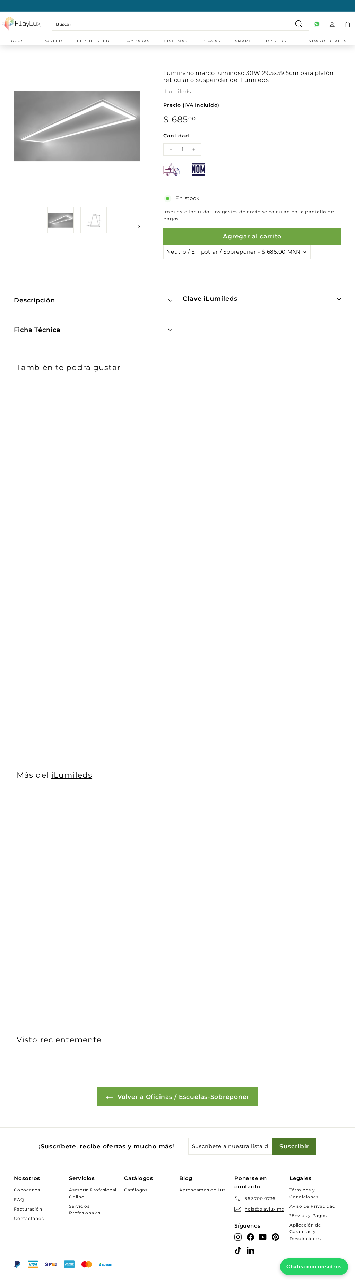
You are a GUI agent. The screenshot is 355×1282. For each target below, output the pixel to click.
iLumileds (177, 91)
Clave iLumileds (210, 298)
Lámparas (137, 41)
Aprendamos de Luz (202, 1190)
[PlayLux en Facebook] (250, 1237)
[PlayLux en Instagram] (238, 1237)
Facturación (28, 1209)
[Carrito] (347, 24)
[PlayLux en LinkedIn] (250, 1250)
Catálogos (136, 1190)
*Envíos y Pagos (308, 1215)
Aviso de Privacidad (312, 1206)
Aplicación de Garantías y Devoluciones (305, 1231)
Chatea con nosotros (314, 1267)
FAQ (19, 1199)
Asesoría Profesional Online (92, 1193)
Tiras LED (50, 41)
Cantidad (176, 136)
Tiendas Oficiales (324, 41)
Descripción (34, 300)
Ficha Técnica (37, 330)
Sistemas (176, 41)
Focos (16, 41)
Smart (243, 41)
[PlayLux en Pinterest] (275, 1237)
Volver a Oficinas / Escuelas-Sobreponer (182, 1096)
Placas (211, 41)
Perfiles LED (93, 41)
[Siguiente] (135, 226)
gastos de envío (241, 211)
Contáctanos (29, 1218)
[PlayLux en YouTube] (263, 1237)
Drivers (276, 41)
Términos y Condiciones (303, 1193)
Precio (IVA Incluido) (191, 105)
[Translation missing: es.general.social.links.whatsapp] (316, 24)
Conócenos (27, 1190)
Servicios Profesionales (85, 1209)
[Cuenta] (332, 24)
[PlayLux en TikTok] (238, 1250)
